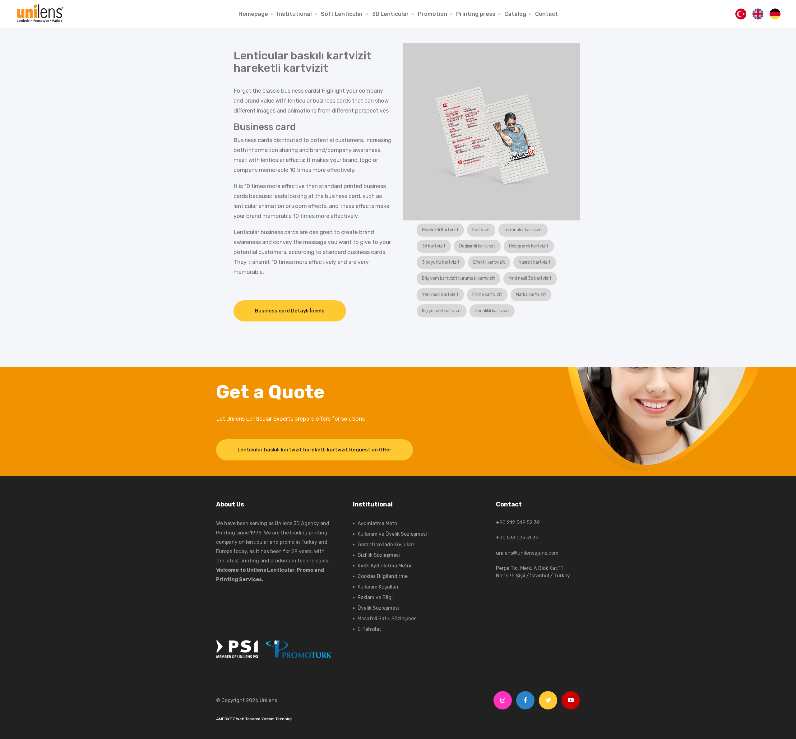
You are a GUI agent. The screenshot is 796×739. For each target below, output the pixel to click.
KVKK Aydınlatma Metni (384, 566)
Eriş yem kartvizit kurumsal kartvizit (458, 278)
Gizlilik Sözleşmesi (379, 555)
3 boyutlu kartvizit (441, 262)
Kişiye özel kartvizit (441, 310)
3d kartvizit (434, 246)
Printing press (475, 14)
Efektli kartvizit (489, 262)
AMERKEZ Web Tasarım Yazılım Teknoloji (254, 718)
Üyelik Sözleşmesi (378, 608)
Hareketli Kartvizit (440, 230)
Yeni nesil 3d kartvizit (530, 278)
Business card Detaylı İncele (290, 311)
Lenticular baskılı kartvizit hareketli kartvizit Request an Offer (314, 450)
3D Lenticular (390, 14)
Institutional (294, 14)
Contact (546, 14)
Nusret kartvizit (535, 262)
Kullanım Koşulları (378, 587)
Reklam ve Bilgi (375, 597)
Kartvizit (481, 230)
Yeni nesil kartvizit (440, 294)
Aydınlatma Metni (378, 523)
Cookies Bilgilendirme (383, 576)
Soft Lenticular (342, 14)
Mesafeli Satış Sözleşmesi (388, 618)
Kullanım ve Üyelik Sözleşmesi (392, 534)
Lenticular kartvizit (523, 230)
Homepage (253, 14)
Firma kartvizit (487, 294)
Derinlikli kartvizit (492, 310)
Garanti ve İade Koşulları (386, 544)
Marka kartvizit (531, 294)
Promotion (432, 14)
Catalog (515, 14)
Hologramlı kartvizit (528, 246)
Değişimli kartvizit (477, 246)
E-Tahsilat (369, 629)
